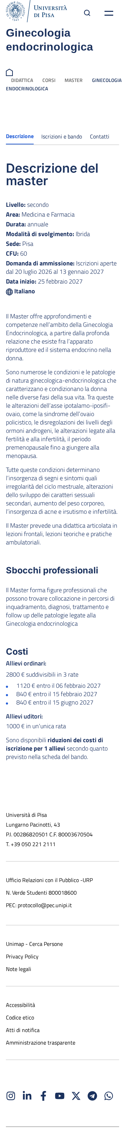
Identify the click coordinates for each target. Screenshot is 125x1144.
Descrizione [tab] (20, 136)
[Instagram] (11, 1096)
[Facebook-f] (43, 1096)
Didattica (22, 80)
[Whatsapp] (109, 1096)
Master (74, 80)
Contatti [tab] (99, 136)
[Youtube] (60, 1096)
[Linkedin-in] (27, 1096)
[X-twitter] (76, 1096)
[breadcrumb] (9, 71)
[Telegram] (92, 1096)
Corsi (49, 80)
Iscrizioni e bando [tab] (61, 136)
